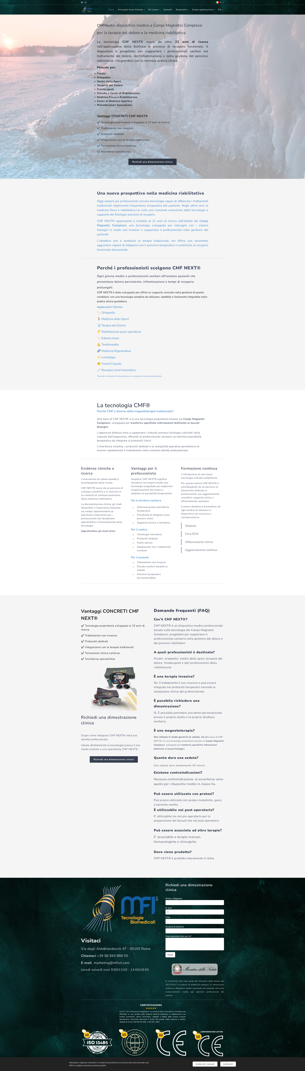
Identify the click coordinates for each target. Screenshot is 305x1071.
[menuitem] (112, 10)
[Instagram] (85, 2)
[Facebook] (81, 2)
